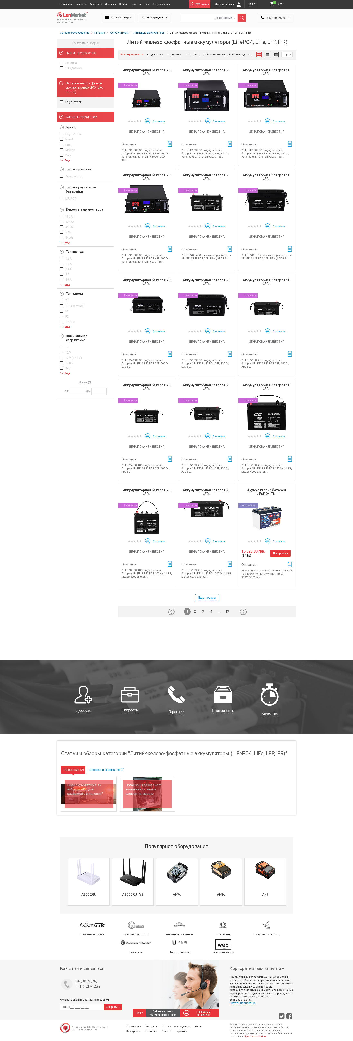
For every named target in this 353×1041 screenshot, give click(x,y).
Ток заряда (75, 252)
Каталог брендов (152, 17)
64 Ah (69, 237)
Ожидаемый (73, 68)
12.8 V (69, 363)
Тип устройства (78, 169)
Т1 (67, 300)
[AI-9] (265, 872)
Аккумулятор (74, 176)
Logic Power (73, 102)
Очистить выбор (84, 43)
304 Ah (69, 221)
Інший (69, 139)
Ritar (68, 144)
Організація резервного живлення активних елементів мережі (144, 789)
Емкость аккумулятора (84, 209)
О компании (66, 4)
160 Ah (69, 216)
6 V (67, 347)
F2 (66, 316)
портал (202, 4)
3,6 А (68, 279)
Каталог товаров (121, 17)
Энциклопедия (161, 4)
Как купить (96, 4)
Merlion (70, 150)
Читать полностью (243, 1003)
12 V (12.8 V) (73, 357)
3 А (67, 274)
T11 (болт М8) (75, 306)
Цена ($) (85, 382)
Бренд (71, 127)
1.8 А (68, 263)
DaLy (68, 155)
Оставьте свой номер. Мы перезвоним (84, 999)
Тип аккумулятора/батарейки (81, 189)
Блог (147, 4)
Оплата (123, 4)
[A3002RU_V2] (132, 872)
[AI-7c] (177, 872)
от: (67, 391)
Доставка (110, 4)
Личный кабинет (225, 4)
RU (252, 4)
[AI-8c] (221, 872)
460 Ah (69, 227)
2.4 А (68, 269)
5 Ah (68, 232)
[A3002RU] (88, 872)
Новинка (71, 62)
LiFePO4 (70, 198)
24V (67, 368)
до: (88, 391)
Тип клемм (74, 294)
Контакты (81, 4)
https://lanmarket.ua (255, 1036)
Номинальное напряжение (76, 338)
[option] (88, 882)
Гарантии (136, 4)
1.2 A (68, 258)
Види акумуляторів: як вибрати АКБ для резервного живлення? (85, 789)
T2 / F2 (70, 322)
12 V (68, 352)
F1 (66, 311)
